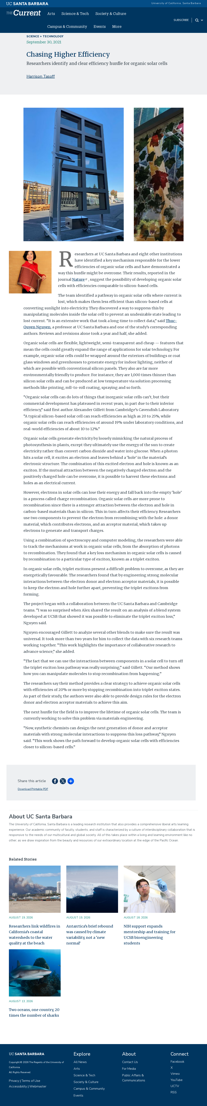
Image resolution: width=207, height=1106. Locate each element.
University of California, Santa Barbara (176, 3)
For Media (129, 1068)
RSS (174, 1092)
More (116, 26)
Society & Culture (110, 13)
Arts (51, 13)
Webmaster (37, 1086)
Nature (78, 279)
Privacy (14, 1081)
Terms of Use (30, 1081)
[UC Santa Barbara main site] (27, 2)
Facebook (177, 1061)
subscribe (181, 20)
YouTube (177, 1080)
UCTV (175, 1086)
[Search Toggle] (199, 20)
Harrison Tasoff (40, 76)
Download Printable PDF (33, 789)
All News (80, 1062)
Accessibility (18, 1086)
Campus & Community (67, 26)
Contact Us (130, 1062)
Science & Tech (75, 13)
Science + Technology (44, 36)
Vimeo (175, 1074)
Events (100, 26)
